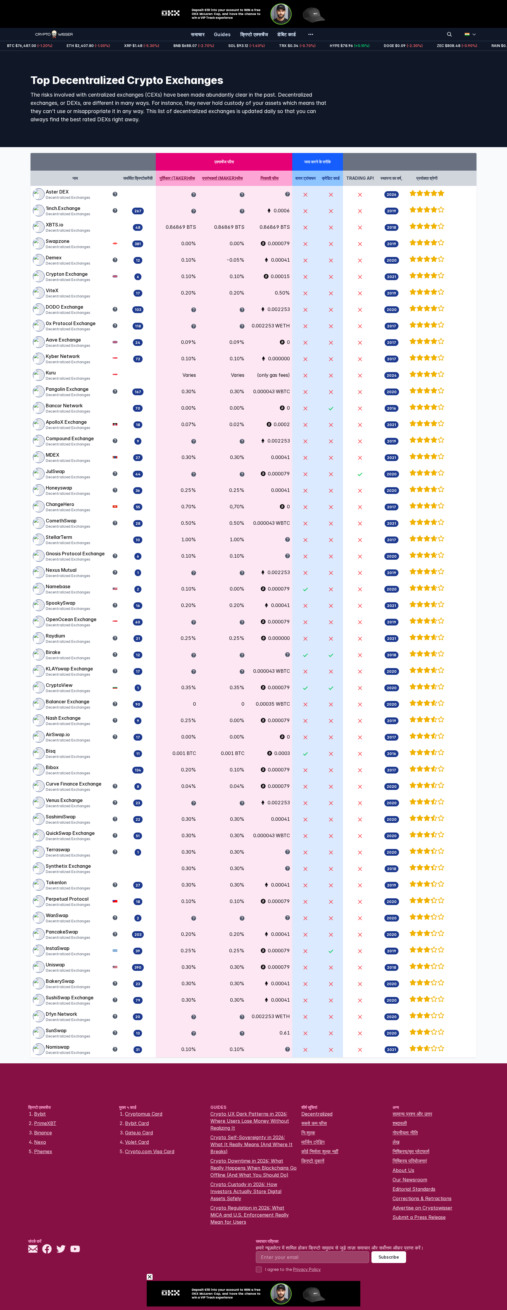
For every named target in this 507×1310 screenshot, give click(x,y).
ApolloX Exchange (66, 422)
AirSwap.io (58, 734)
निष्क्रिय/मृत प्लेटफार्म (411, 1151)
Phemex (43, 1151)
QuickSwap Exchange (70, 833)
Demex (54, 257)
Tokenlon (56, 882)
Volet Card (137, 1142)
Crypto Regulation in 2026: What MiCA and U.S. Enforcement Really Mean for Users (249, 1215)
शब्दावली (400, 1123)
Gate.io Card (139, 1133)
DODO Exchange (64, 307)
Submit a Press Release (419, 1217)
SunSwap (56, 1030)
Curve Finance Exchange (74, 784)
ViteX (52, 290)
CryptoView (59, 685)
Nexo (40, 1142)
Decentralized (316, 1114)
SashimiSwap (61, 817)
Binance (43, 1133)
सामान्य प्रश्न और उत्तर (412, 1114)
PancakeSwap (62, 932)
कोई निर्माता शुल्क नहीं (319, 1151)
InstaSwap (58, 948)
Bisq (50, 751)
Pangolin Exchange (67, 389)
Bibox (52, 767)
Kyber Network (63, 356)
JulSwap (55, 471)
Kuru (51, 373)
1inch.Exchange (63, 208)
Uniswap (55, 965)
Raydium (55, 636)
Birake (53, 652)
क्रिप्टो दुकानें (312, 1161)
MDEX (52, 455)
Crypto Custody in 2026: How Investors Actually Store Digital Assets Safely (245, 1191)
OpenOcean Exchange (71, 619)
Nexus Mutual (61, 570)
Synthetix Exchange (68, 866)
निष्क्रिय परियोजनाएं (410, 1161)
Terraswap (58, 849)
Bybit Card (137, 1123)
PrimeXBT (45, 1123)
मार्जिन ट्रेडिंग (313, 1142)
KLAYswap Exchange (69, 669)
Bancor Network (64, 405)
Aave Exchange (63, 340)
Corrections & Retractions (422, 1198)
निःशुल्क (308, 1133)
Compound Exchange (70, 438)
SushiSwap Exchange (70, 997)
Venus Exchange (64, 800)
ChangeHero (60, 504)
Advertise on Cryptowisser (422, 1208)
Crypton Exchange (67, 274)
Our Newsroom (410, 1180)
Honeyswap (59, 488)
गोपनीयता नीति (405, 1133)
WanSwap (57, 915)
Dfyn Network (61, 1014)
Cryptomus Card (143, 1114)
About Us (403, 1170)
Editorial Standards (414, 1189)
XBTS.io (54, 225)
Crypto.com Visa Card (149, 1151)
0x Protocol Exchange (71, 323)
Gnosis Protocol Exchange (75, 553)
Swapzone (58, 241)
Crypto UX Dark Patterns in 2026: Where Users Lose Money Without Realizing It (249, 1121)
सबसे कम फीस (314, 1123)
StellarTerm (59, 537)
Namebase (58, 586)
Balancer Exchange (67, 701)
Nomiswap (58, 1047)
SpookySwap (60, 603)
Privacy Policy (307, 1269)
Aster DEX (57, 192)
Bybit (40, 1114)
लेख (396, 1142)
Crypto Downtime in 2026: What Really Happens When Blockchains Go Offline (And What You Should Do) (253, 1168)
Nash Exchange (63, 718)
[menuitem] (198, 34)
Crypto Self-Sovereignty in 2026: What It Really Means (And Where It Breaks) (251, 1144)
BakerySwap (60, 981)
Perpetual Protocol (67, 899)
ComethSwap (61, 521)
